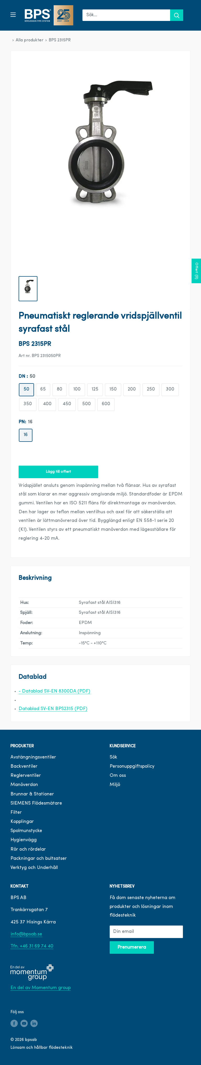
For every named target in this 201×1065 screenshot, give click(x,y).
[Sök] (176, 15)
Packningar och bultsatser (38, 858)
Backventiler (23, 766)
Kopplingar (22, 821)
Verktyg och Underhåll (34, 868)
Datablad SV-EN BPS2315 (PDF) (53, 709)
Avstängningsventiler (33, 757)
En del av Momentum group (40, 988)
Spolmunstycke (26, 831)
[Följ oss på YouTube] (24, 1024)
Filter (16, 812)
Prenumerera (132, 947)
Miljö (115, 785)
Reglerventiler (25, 775)
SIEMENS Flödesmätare (36, 803)
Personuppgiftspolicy (132, 766)
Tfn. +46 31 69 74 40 (31, 946)
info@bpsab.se (26, 934)
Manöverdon (24, 785)
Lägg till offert (58, 472)
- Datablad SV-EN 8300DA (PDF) (54, 691)
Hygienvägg (23, 840)
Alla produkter (29, 40)
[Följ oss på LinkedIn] (34, 1024)
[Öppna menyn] (13, 15)
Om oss (118, 775)
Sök (113, 757)
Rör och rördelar (28, 849)
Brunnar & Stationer (32, 794)
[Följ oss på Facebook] (14, 1024)
